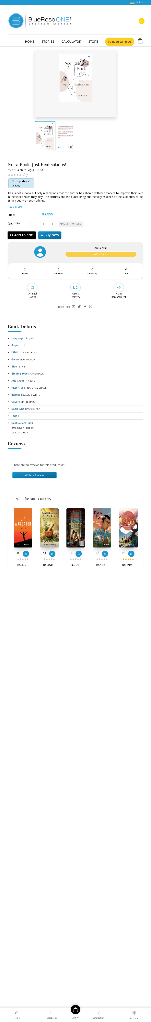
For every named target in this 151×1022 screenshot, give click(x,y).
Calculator (71, 41)
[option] (23, 539)
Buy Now (51, 235)
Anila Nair (19, 170)
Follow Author (101, 254)
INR (137, 2)
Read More (15, 206)
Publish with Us (119, 41)
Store (93, 41)
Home (29, 41)
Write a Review (34, 475)
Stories (48, 41)
